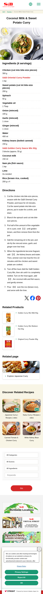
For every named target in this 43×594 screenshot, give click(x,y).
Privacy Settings (21, 572)
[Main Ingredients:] (21, 468)
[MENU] (38, 4)
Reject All (21, 577)
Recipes (9, 11)
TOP (3, 11)
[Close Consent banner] (39, 549)
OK (21, 583)
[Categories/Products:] (21, 455)
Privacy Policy (21, 566)
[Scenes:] (21, 461)
